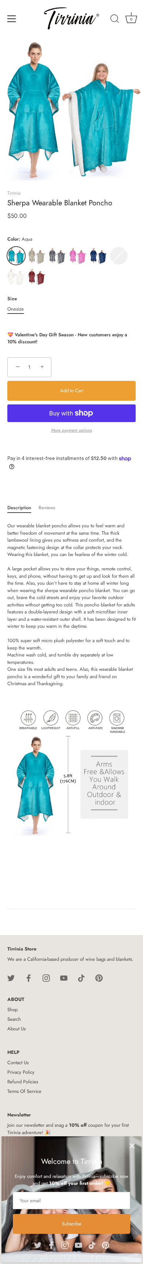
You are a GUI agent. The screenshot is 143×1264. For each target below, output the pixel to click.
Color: (19, 239)
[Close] (132, 1146)
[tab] (22, 507)
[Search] (115, 20)
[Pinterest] (105, 1244)
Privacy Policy (20, 1072)
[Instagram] (65, 1244)
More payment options (71, 430)
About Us (16, 1028)
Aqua (16, 256)
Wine (36, 277)
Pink (78, 256)
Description (19, 507)
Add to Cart (71, 390)
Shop (12, 1009)
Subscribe (71, 1223)
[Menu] (12, 19)
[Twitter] (37, 1244)
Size (12, 299)
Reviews (46, 507)
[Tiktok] (92, 1244)
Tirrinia (14, 193)
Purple (119, 256)
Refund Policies (22, 1081)
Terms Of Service (24, 1091)
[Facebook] (51, 1244)
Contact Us (18, 1062)
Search (14, 1019)
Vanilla (16, 277)
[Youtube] (78, 1244)
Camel (36, 256)
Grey (57, 256)
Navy (98, 256)
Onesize (15, 309)
